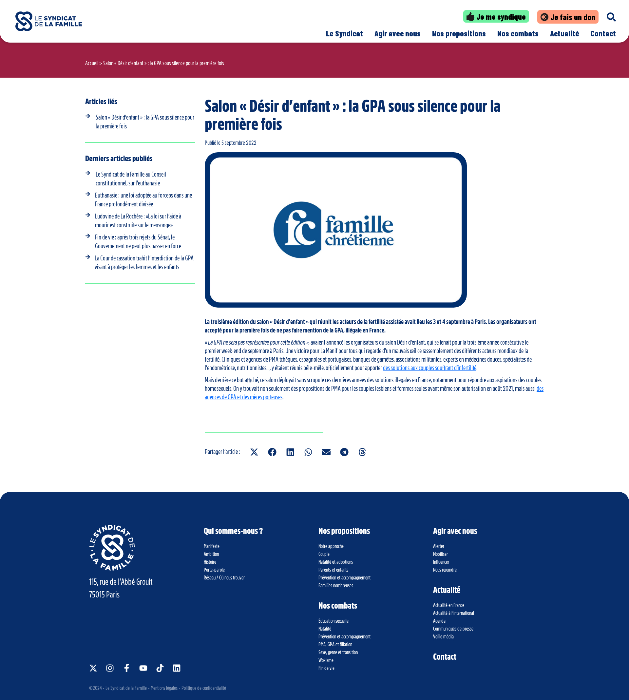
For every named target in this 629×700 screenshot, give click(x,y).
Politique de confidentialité (203, 688)
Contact (603, 33)
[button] (254, 452)
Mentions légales (164, 688)
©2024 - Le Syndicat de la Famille (118, 688)
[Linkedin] (177, 668)
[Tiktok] (160, 668)
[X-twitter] (93, 668)
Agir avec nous (397, 33)
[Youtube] (143, 668)
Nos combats (518, 33)
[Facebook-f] (127, 668)
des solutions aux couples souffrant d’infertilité (429, 368)
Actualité (564, 33)
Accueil (91, 63)
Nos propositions (459, 33)
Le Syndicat (344, 33)
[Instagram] (110, 668)
